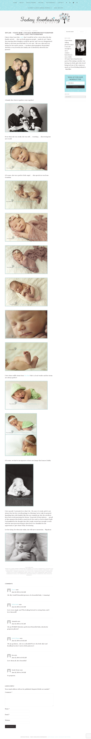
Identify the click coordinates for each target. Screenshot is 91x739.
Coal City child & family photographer (24, 569)
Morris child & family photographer (36, 572)
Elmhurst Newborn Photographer (41, 569)
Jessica (13, 589)
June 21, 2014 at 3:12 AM (19, 592)
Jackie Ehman (15, 638)
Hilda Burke (15, 604)
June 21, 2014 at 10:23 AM (19, 640)
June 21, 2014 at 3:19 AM (19, 607)
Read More (68, 69)
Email (7, 714)
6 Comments (35, 30)
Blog (32, 567)
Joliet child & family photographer (33, 571)
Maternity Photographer (46, 571)
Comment (8, 692)
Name (7, 709)
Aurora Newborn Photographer (18, 568)
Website (7, 720)
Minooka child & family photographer (15, 572)
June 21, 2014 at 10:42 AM (19, 657)
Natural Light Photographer (19, 573)
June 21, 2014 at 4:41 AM (19, 623)
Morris (25, 572)
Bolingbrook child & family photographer (35, 568)
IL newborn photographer (18, 571)
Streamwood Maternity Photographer (35, 573)
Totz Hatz (27, 375)
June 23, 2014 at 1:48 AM (19, 672)
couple (21, 37)
